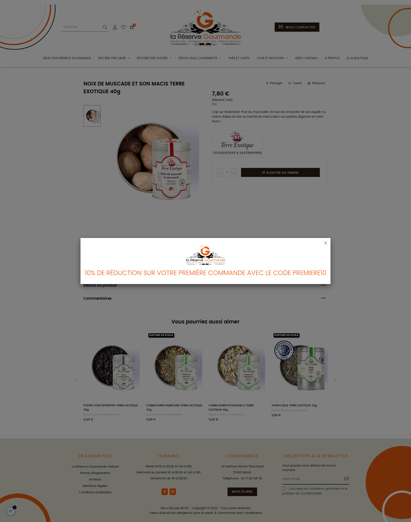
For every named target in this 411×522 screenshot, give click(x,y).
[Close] (325, 243)
